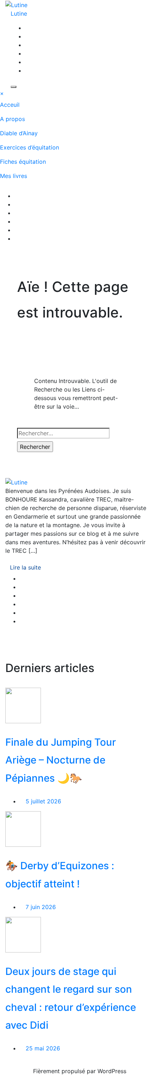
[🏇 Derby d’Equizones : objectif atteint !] (23, 828)
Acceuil (10, 104)
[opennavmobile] (4, 255)
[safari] (27, 53)
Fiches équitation (23, 161)
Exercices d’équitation (29, 147)
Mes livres (13, 175)
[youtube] (27, 44)
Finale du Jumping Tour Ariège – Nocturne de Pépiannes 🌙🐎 (60, 760)
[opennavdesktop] (13, 87)
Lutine (19, 13)
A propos (12, 118)
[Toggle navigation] (4, 189)
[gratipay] (27, 61)
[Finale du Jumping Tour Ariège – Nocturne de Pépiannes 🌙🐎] (23, 704)
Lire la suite (25, 567)
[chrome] (27, 70)
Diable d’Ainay (19, 133)
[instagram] (27, 36)
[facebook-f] (27, 27)
